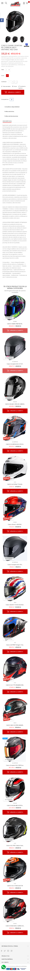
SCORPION (15, 361)
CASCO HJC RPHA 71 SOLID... (15, 484)
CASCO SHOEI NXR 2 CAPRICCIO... (15, 926)
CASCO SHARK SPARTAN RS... (15, 324)
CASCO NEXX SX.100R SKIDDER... (15, 725)
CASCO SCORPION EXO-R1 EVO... (15, 444)
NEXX (15, 723)
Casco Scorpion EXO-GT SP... (15, 364)
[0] (27, 3)
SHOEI (15, 522)
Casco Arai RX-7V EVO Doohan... (15, 605)
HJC (15, 482)
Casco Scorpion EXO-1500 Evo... (15, 765)
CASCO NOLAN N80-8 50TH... (15, 805)
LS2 (15, 642)
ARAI (15, 602)
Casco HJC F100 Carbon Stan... (15, 845)
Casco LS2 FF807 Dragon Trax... (15, 645)
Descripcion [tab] (7, 121)
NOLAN (15, 402)
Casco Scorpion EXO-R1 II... (15, 564)
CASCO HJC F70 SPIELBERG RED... (15, 685)
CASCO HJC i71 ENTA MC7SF (15, 886)
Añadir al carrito (14, 92)
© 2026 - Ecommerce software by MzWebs (15, 966)
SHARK (15, 321)
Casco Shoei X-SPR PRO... (15, 524)
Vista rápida (8, 318)
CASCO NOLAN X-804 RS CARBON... (15, 404)
